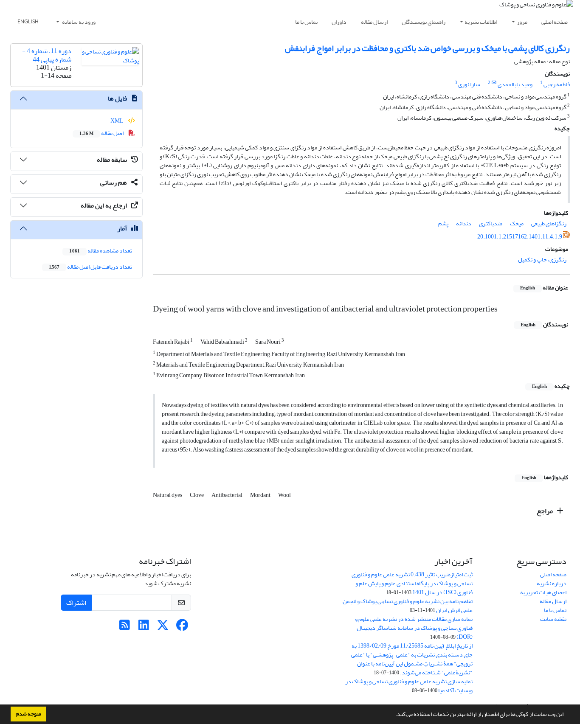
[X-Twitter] (163, 627)
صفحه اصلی (554, 22)
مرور (522, 22)
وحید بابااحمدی (515, 84)
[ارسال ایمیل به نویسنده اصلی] (494, 83)
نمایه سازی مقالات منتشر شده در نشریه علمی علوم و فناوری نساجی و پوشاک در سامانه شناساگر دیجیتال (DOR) (414, 628)
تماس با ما (306, 22)
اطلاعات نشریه (481, 22)
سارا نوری (469, 84)
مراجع (545, 511)
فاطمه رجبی (556, 84)
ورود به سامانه (78, 22)
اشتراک (76, 602)
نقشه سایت (553, 619)
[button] (393, 715)
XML (117, 120)
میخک (517, 223)
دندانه (463, 223)
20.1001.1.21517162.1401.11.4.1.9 (519, 236)
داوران (339, 22)
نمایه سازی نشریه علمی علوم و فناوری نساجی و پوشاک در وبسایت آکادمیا (409, 686)
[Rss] (124, 627)
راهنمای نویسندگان (423, 22)
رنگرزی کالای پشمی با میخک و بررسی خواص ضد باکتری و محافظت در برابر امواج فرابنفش (427, 48)
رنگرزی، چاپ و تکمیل (542, 259)
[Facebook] (182, 627)
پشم (443, 223)
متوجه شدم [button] (28, 714)
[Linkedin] (144, 627)
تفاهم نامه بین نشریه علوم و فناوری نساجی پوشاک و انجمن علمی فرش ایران (408, 605)
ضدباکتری (490, 223)
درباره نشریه (551, 583)
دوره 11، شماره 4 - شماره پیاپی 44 (46, 55)
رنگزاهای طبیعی (548, 223)
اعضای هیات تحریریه (543, 592)
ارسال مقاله (374, 22)
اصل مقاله (101, 133)
